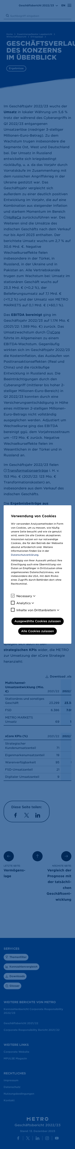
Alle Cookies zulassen (37, 631)
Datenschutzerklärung (24, 555)
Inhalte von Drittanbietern (36, 610)
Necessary (24, 596)
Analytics (23, 603)
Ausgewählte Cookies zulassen (37, 621)
